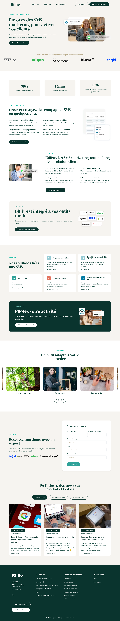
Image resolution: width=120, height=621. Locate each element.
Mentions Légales (51, 617)
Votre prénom (71, 431)
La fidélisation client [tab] (79, 497)
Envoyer (72, 464)
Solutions (35, 4)
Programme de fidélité (44, 589)
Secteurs (47, 4)
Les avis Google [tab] (40, 497)
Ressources (60, 4)
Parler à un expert (18, 142)
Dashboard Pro (20, 610)
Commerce (67, 579)
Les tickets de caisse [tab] (58, 497)
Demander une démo (99, 4)
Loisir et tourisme (70, 599)
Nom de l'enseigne (73, 439)
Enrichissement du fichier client (47, 585)
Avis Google (40, 582)
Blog (95, 579)
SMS (37, 592)
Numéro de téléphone (74, 454)
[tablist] (60, 497)
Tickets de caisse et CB (44, 579)
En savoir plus (51, 269)
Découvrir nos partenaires (27, 229)
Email (68, 446)
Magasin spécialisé (70, 595)
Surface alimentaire (70, 585)
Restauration (68, 582)
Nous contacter (20, 604)
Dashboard (81, 4)
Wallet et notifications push (45, 595)
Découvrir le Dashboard (26, 325)
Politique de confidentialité (66, 617)
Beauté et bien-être (70, 589)
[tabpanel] (60, 530)
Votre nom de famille (94, 431)
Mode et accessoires (71, 592)
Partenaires (97, 582)
